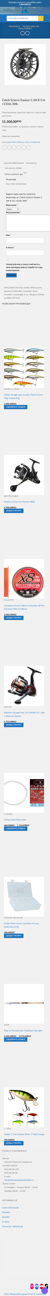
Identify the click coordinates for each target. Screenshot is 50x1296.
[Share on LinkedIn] (28, 147)
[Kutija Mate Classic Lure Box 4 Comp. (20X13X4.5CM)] (24, 896)
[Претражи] (8, 9)
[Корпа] (46, 10)
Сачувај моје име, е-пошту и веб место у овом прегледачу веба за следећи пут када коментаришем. (24, 267)
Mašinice (20, 142)
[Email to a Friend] (19, 147)
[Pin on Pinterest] (23, 147)
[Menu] (3, 10)
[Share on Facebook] (9, 147)
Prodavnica (14, 26)
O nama (5, 1222)
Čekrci (13, 142)
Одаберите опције (15, 407)
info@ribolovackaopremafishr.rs (19, 1180)
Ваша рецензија (13, 212)
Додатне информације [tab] (14, 163)
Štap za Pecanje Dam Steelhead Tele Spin (23, 1031)
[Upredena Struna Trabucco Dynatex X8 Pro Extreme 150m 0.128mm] (24, 579)
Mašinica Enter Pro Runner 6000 (19, 502)
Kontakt (5, 1217)
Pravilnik (6, 1212)
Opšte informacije (10, 1208)
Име (8, 235)
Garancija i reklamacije (12, 1226)
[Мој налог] (42, 10)
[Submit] (40, 18)
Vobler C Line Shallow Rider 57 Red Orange (24, 1134)
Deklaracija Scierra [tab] (13, 168)
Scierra (27, 142)
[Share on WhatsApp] (4, 147)
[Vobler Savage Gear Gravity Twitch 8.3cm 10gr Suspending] (24, 368)
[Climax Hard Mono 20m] (24, 793)
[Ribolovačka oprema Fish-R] (25, 9)
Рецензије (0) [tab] (31, 163)
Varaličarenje (25, 29)
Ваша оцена (11, 205)
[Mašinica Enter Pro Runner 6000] (24, 475)
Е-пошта (10, 248)
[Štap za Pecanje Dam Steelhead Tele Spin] (24, 1004)
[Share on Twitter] (14, 147)
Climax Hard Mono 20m (15, 820)
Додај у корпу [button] (13, 511)
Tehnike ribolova (31, 26)
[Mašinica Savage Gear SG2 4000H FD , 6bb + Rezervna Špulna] (24, 686)
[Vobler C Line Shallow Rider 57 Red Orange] (24, 1107)
